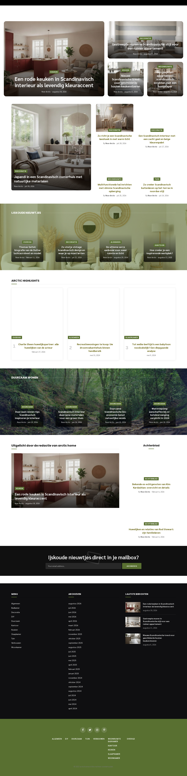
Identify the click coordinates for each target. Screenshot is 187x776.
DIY (12, 616)
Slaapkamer (131, 337)
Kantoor (160, 245)
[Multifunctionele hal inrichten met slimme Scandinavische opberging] (114, 167)
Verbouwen (16, 643)
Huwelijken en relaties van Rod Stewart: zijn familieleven (151, 531)
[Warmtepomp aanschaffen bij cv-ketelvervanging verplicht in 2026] (160, 405)
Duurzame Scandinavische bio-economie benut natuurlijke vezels (115, 413)
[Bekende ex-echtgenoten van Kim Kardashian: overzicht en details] (151, 466)
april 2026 (72, 621)
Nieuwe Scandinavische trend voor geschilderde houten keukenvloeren (125, 81)
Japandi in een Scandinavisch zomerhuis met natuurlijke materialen (48, 178)
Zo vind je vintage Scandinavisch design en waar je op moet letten (71, 250)
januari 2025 (73, 673)
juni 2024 (72, 699)
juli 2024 (72, 695)
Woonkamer (16, 647)
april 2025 (72, 664)
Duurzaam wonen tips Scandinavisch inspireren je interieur (27, 414)
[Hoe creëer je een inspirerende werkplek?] (160, 240)
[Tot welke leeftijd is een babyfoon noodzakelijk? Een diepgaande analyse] (150, 313)
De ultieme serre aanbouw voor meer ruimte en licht (115, 250)
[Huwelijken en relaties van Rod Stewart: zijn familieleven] (151, 511)
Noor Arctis (46, 91)
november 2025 (75, 634)
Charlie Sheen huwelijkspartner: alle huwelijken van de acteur (38, 346)
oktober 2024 (74, 682)
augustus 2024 (74, 691)
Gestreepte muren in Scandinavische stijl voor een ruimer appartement (145, 46)
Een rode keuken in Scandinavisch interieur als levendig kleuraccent (54, 82)
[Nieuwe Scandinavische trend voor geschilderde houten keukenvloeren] (132, 638)
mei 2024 (72, 704)
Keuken (54, 72)
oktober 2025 (74, 638)
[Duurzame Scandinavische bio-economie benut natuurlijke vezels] (116, 405)
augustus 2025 (74, 647)
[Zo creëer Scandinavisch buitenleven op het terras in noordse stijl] (157, 167)
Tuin (157, 179)
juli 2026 (72, 608)
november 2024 (75, 678)
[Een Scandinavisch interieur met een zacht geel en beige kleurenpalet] (157, 118)
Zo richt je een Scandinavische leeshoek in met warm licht (115, 137)
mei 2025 (72, 660)
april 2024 (72, 708)
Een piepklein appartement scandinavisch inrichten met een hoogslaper (165, 79)
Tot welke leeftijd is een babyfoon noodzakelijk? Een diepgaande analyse (151, 347)
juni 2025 (72, 656)
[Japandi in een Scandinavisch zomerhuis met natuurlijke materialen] (51, 147)
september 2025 (75, 643)
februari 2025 (74, 669)
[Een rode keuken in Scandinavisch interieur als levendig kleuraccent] (54, 58)
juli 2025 (72, 651)
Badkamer (15, 608)
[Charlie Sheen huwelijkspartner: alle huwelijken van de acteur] (37, 313)
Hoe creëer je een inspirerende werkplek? (159, 251)
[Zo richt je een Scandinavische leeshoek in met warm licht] (114, 118)
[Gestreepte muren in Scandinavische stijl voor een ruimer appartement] (132, 622)
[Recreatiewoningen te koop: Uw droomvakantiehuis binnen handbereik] (93, 313)
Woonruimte (165, 66)
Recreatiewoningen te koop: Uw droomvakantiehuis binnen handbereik (95, 347)
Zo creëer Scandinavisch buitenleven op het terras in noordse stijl (157, 188)
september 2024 (75, 686)
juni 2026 (72, 612)
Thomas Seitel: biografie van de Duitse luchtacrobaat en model (27, 250)
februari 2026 (74, 629)
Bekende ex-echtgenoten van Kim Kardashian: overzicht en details (151, 485)
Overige (27, 242)
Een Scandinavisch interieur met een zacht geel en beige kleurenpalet (157, 139)
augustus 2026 (74, 603)
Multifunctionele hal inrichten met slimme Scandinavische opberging (115, 188)
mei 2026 (72, 616)
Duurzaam (27, 407)
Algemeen (115, 242)
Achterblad (151, 478)
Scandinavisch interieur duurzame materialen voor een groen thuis (71, 414)
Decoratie (145, 38)
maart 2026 (73, 625)
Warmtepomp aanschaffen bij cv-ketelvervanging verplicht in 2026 (159, 413)
